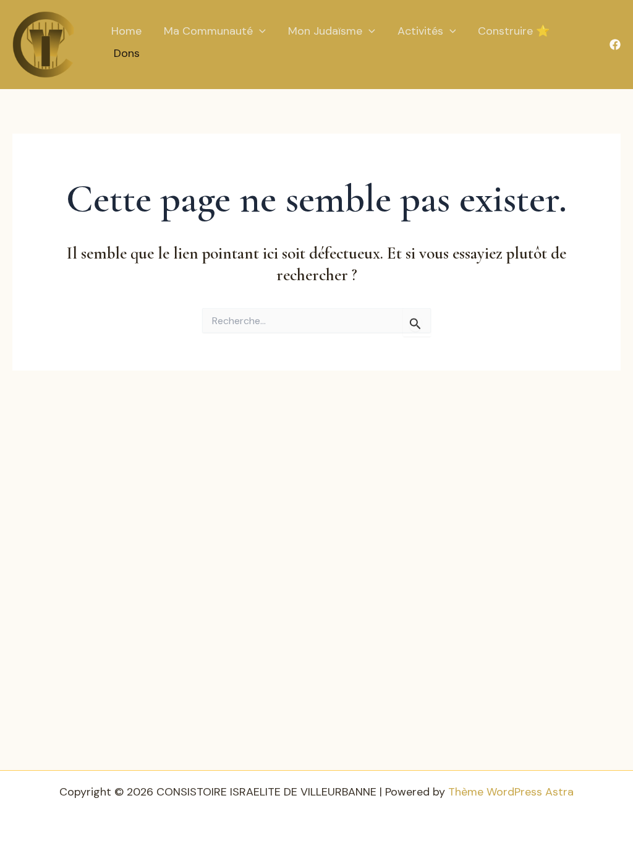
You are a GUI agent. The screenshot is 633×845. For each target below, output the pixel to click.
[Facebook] (615, 44)
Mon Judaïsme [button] (325, 31)
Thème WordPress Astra (511, 791)
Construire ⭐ (514, 31)
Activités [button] (420, 31)
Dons (127, 53)
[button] (259, 31)
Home (126, 31)
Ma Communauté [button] (208, 31)
